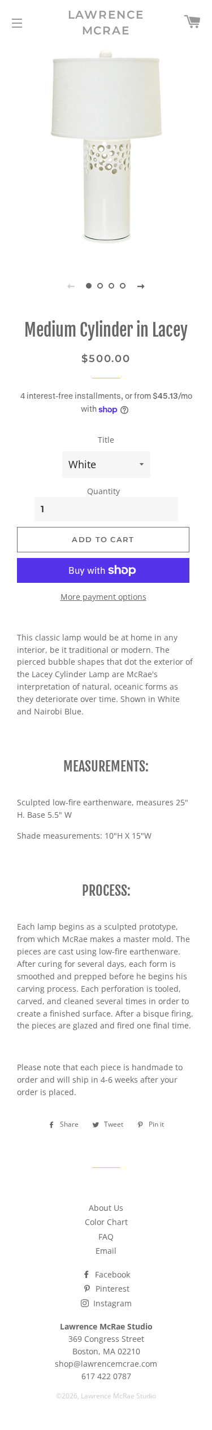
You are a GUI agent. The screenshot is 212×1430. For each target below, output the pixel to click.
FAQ (106, 1236)
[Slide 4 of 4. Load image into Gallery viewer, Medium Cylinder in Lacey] (123, 285)
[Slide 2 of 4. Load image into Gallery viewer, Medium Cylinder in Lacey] (100, 285)
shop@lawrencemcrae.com (106, 1363)
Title (106, 439)
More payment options (103, 596)
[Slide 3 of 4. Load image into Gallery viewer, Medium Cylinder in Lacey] (112, 285)
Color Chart (106, 1222)
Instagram (111, 1303)
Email (106, 1250)
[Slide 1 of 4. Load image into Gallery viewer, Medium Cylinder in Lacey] (89, 285)
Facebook (111, 1274)
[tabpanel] (106, 150)
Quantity (103, 491)
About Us (106, 1207)
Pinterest (111, 1288)
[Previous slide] (71, 285)
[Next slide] (141, 285)
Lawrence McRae (106, 22)
